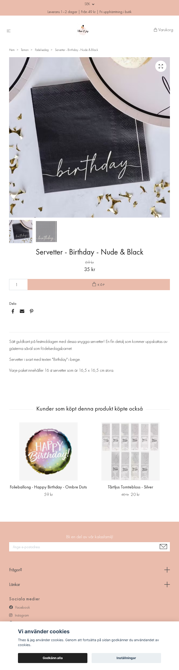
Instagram (21, 615)
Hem (12, 50)
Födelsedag (42, 50)
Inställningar (126, 658)
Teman (25, 50)
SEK (88, 3)
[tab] (14, 328)
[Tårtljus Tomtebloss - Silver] (130, 451)
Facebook (22, 607)
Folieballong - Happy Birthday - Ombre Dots (48, 487)
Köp (102, 285)
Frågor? (15, 570)
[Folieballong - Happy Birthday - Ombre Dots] (48, 451)
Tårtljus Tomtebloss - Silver (130, 487)
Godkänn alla (53, 658)
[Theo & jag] (83, 30)
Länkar (14, 584)
